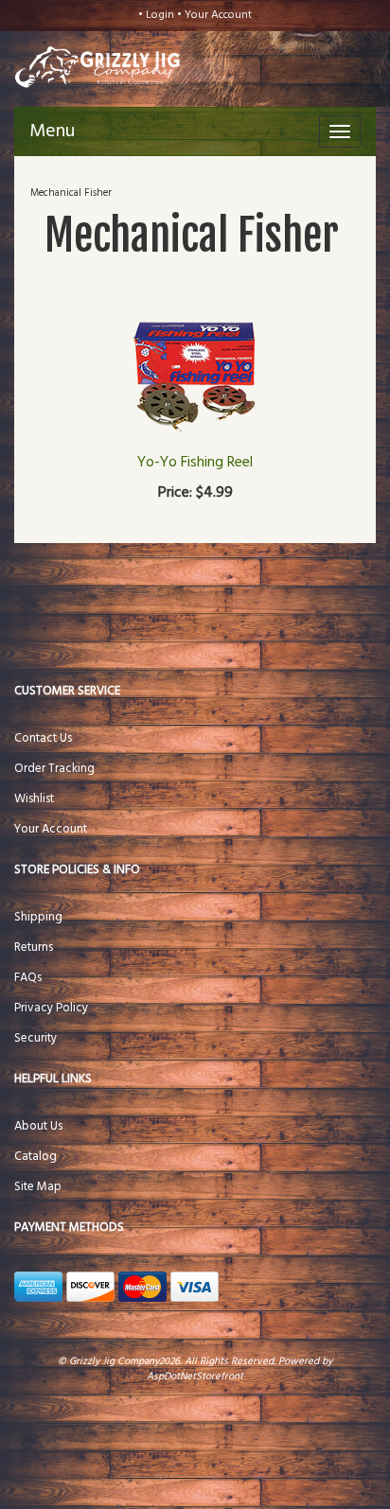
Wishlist (34, 799)
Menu (52, 131)
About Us (38, 1126)
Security (35, 1038)
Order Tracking (54, 769)
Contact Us (43, 738)
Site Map (38, 1187)
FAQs (28, 978)
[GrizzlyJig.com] (81, 65)
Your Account (218, 15)
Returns (33, 947)
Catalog (35, 1157)
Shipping (38, 917)
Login (160, 15)
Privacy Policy (51, 1008)
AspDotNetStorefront (195, 1376)
